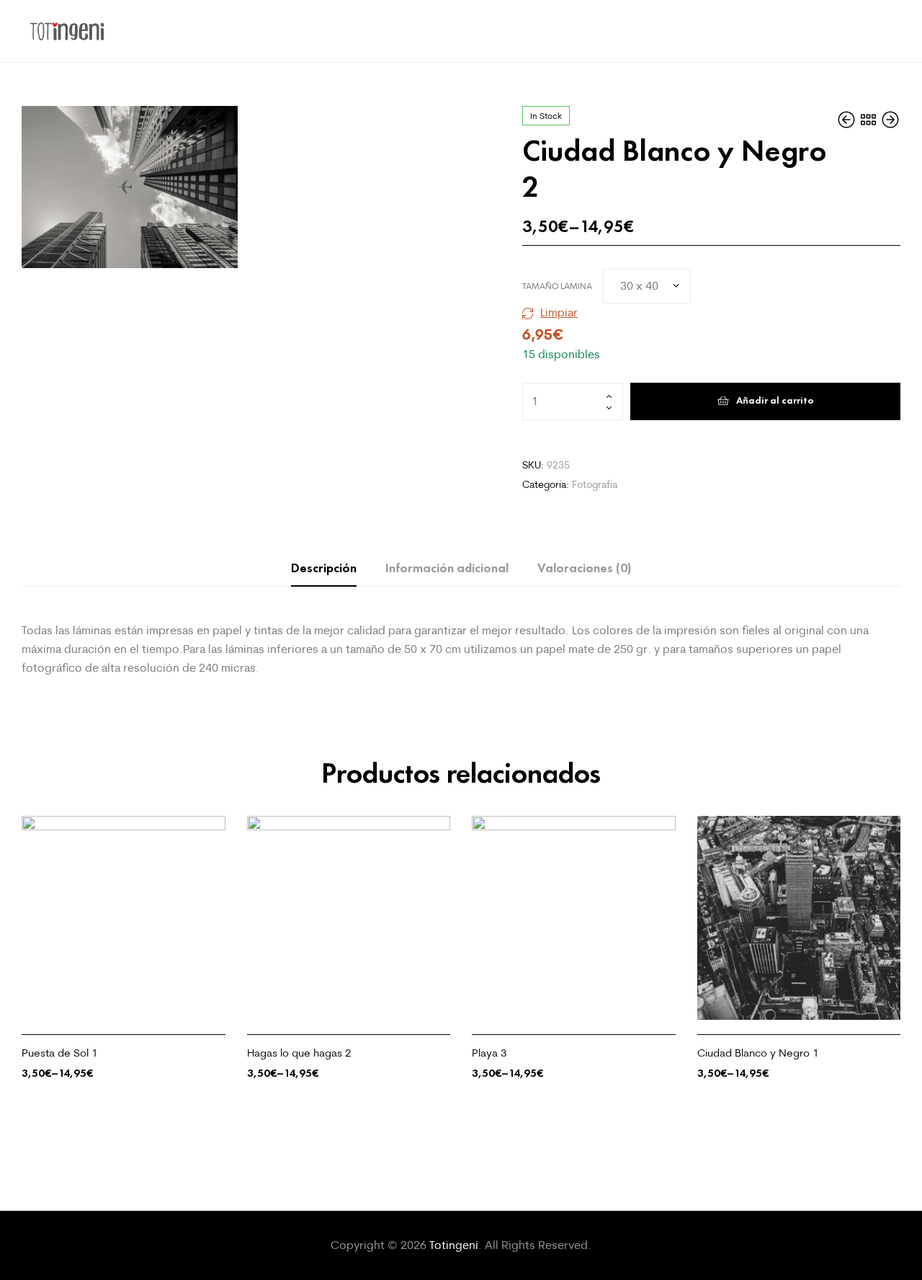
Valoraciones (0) (584, 568)
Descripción (324, 568)
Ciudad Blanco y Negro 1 (758, 1052)
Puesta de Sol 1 (60, 1052)
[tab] (324, 568)
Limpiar (559, 312)
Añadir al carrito (775, 400)
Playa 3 (489, 1052)
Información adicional (447, 568)
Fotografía (594, 484)
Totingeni (453, 1244)
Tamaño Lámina (557, 285)
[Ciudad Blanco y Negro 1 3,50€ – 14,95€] (847, 120)
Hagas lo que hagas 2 (299, 1052)
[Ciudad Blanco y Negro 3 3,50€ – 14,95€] (890, 120)
